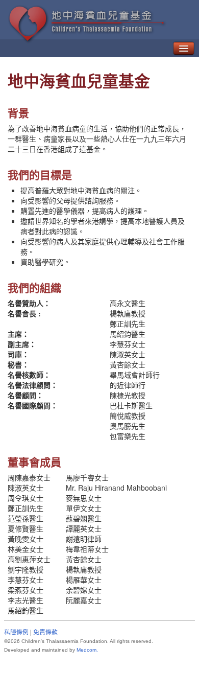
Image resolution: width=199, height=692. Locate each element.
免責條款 (45, 631)
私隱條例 (16, 631)
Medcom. (87, 650)
